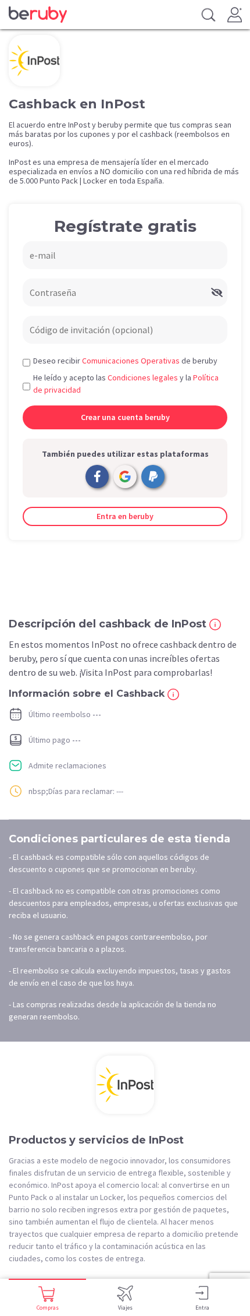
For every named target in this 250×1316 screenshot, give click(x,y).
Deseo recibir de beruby (125, 360)
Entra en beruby (125, 516)
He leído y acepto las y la (126, 383)
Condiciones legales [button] (143, 377)
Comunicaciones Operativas (131, 360)
